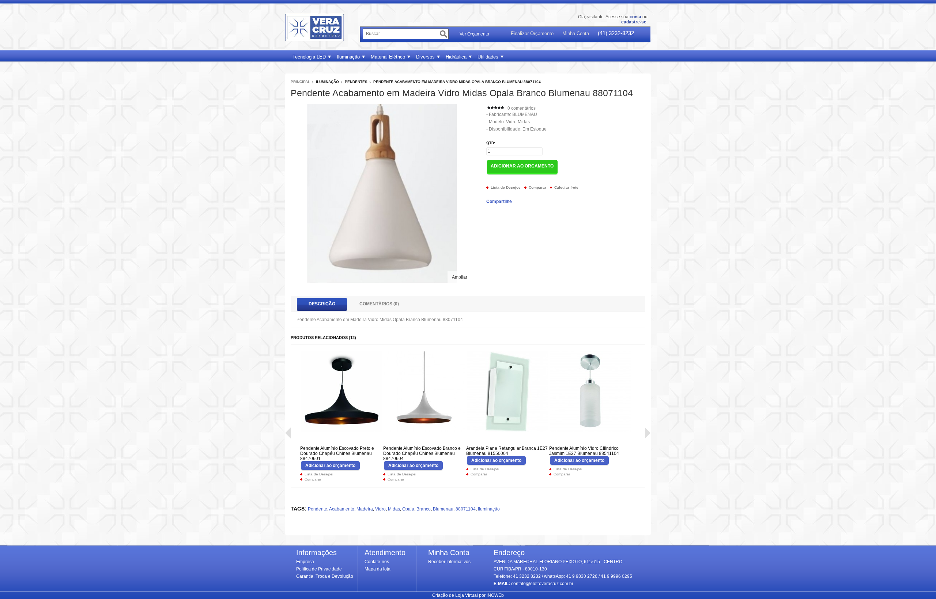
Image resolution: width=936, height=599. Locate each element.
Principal (300, 82)
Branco (423, 509)
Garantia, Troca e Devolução (324, 576)
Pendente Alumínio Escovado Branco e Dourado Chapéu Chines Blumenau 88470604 (422, 453)
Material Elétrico (388, 57)
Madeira (364, 509)
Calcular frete (566, 187)
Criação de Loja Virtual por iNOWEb (468, 595)
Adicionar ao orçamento (330, 465)
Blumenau (524, 114)
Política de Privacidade (319, 569)
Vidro (380, 509)
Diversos (425, 57)
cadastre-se (633, 22)
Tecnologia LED (309, 57)
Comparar (537, 187)
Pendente (317, 509)
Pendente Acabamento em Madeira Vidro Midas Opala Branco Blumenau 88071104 (457, 82)
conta (635, 16)
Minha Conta (575, 33)
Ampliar (459, 277)
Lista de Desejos (506, 187)
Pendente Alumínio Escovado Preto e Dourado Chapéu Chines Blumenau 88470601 (337, 453)
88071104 (466, 509)
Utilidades (488, 57)
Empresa (305, 561)
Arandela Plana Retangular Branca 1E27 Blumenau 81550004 (507, 451)
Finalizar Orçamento (532, 33)
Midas (394, 509)
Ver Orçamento (474, 34)
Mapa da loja (377, 569)
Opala (408, 509)
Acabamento (341, 509)
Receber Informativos (449, 561)
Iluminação (348, 57)
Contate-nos (377, 561)
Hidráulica (456, 57)
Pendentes (356, 82)
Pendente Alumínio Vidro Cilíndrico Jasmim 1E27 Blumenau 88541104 (584, 451)
